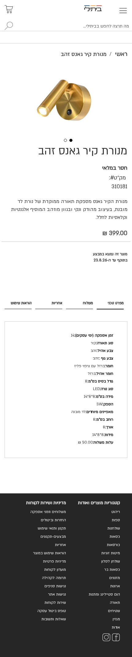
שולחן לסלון (110, 561)
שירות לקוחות (55, 602)
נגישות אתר (57, 594)
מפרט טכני (116, 303)
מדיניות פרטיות (54, 561)
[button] (63, 139)
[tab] (110, 303)
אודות (116, 627)
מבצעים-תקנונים (53, 536)
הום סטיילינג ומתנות (104, 594)
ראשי (121, 54)
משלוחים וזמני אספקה (48, 511)
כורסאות (113, 544)
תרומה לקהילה (54, 577)
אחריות (57, 303)
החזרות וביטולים (53, 520)
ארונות (115, 586)
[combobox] (66, 26)
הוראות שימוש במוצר (49, 553)
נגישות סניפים (55, 586)
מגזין (116, 619)
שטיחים (114, 610)
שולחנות (113, 528)
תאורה (115, 602)
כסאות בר (112, 569)
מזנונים (114, 577)
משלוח (88, 303)
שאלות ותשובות (53, 619)
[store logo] (100, 8)
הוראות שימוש (21, 303)
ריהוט (115, 511)
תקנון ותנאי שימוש (52, 528)
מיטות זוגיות (110, 553)
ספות (116, 520)
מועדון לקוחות (55, 569)
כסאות (115, 536)
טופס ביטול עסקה (51, 610)
